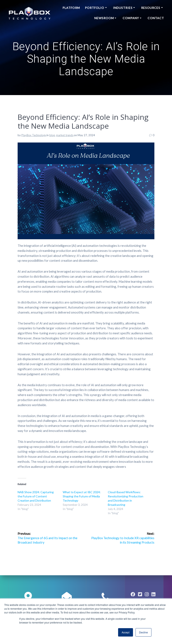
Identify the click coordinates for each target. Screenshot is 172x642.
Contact (156, 18)
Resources (150, 7)
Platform (71, 7)
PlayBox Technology (33, 135)
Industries (123, 7)
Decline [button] (143, 632)
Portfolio (94, 7)
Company (131, 18)
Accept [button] (125, 632)
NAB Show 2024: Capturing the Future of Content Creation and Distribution (36, 496)
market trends (64, 135)
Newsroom (104, 18)
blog (52, 135)
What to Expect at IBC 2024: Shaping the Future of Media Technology (82, 496)
